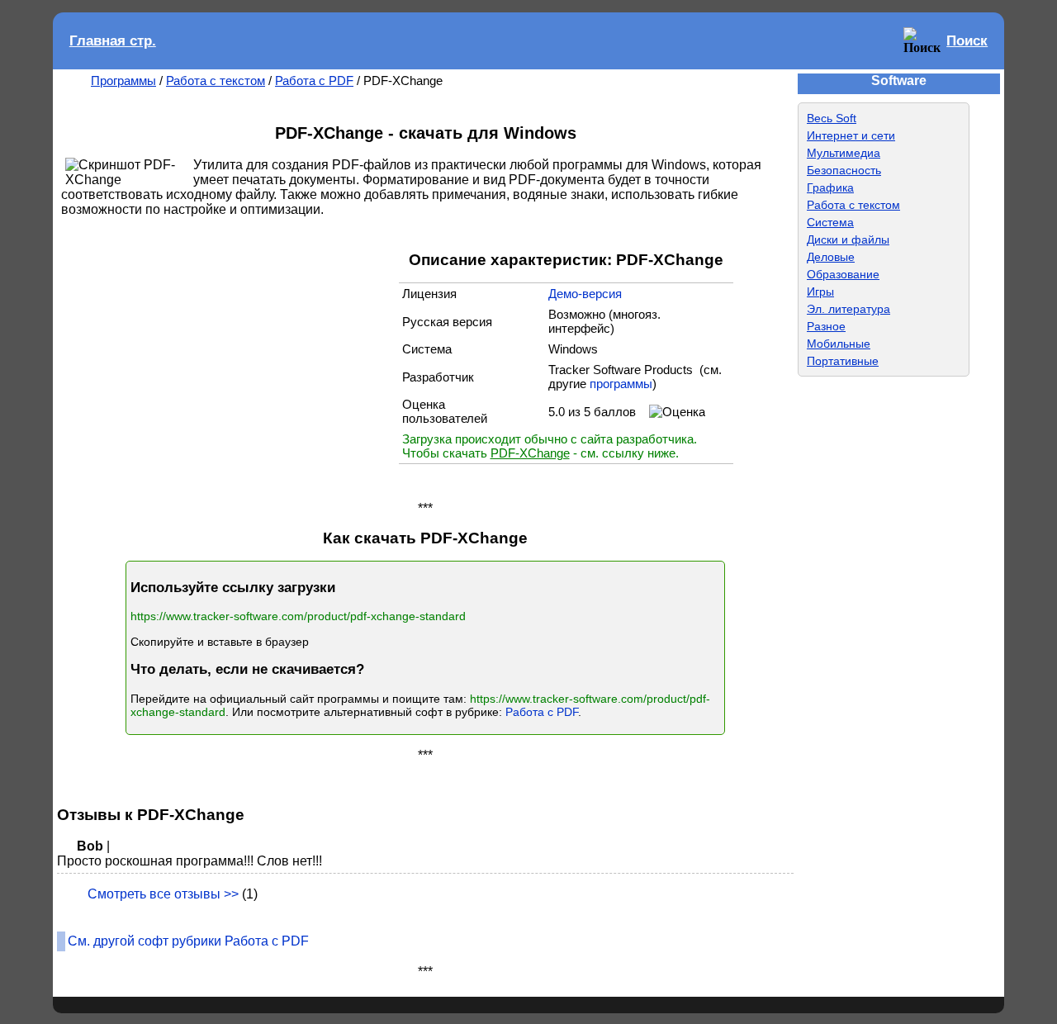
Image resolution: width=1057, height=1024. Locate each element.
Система (830, 222)
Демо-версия (585, 294)
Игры (820, 291)
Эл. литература (848, 308)
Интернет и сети (851, 135)
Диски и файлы (848, 239)
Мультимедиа (843, 152)
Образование (843, 274)
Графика (830, 187)
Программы (123, 80)
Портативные (843, 360)
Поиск (967, 41)
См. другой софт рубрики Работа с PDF (188, 941)
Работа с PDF (314, 80)
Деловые (831, 256)
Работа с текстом (215, 80)
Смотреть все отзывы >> (163, 894)
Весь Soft (831, 118)
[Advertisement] (233, 357)
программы (621, 384)
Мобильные (838, 343)
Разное (826, 326)
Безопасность (844, 170)
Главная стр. (112, 41)
